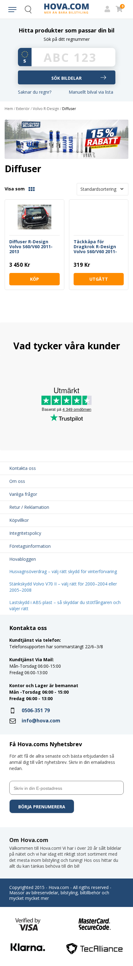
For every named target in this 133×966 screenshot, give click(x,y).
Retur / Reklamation (29, 507)
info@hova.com (41, 720)
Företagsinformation (30, 546)
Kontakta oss (22, 468)
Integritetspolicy (25, 533)
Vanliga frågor (23, 494)
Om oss (17, 481)
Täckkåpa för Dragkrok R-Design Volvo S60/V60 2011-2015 (95, 246)
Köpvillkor (19, 520)
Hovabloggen (22, 559)
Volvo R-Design (46, 108)
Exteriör (23, 108)
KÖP (34, 279)
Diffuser (69, 108)
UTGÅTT (98, 279)
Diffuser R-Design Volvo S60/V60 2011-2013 (31, 246)
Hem (9, 108)
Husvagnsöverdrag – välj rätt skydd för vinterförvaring (63, 571)
